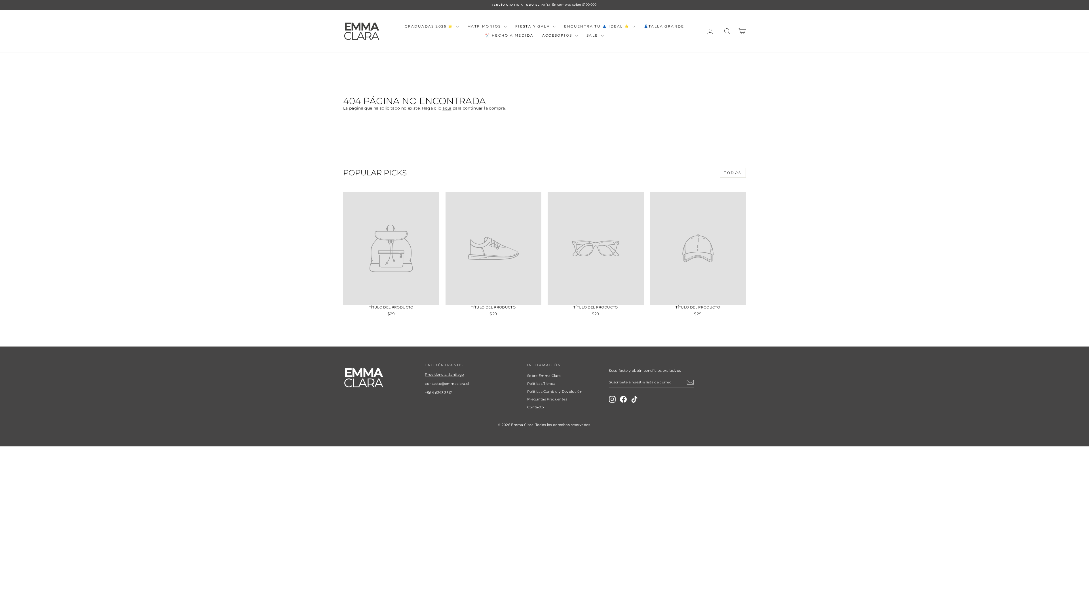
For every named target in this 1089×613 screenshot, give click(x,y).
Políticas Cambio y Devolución (554, 391)
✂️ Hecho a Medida (509, 35)
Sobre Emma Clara (544, 375)
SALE (593, 35)
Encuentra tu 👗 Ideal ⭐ (597, 26)
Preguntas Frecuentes (547, 399)
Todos (733, 173)
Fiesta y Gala (533, 26)
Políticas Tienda (541, 383)
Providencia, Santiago (444, 374)
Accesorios (558, 35)
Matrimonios (485, 26)
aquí (446, 108)
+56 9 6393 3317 (438, 393)
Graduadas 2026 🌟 (430, 26)
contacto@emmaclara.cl (447, 383)
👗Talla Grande (664, 26)
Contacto (535, 407)
